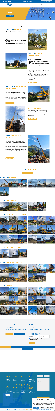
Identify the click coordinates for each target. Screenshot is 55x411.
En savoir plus (43, 339)
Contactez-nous (9, 15)
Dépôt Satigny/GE (26, 347)
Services (30, 4)
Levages (26, 4)
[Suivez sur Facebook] (6, 395)
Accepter (36, 407)
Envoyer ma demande (43, 397)
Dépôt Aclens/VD (16, 347)
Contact (49, 4)
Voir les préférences (50, 407)
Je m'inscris (31, 342)
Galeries (44, 4)
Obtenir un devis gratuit (19, 333)
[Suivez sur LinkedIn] (8, 395)
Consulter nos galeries (27, 172)
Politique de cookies (38, 409)
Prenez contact (9, 333)
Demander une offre (32, 82)
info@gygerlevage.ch (27, 1)
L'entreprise (21, 4)
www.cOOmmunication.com (30, 409)
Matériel (35, 4)
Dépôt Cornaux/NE (6, 347)
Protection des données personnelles (46, 409)
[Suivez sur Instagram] (9, 395)
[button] (53, 399)
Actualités (40, 4)
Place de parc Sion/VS (27, 349)
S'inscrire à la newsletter (46, 1)
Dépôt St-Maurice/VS (36, 347)
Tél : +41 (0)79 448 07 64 (7, 1)
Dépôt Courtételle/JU (48, 347)
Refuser (42, 407)
